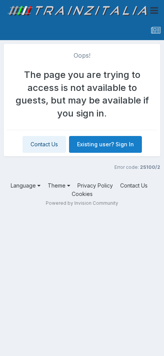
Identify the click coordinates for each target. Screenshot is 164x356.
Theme (57, 185)
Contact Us (44, 144)
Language (24, 185)
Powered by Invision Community (82, 203)
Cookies (82, 194)
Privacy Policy (95, 185)
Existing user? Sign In (105, 144)
